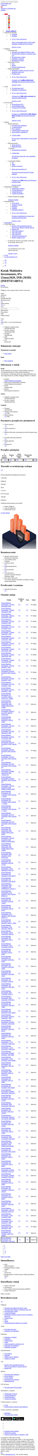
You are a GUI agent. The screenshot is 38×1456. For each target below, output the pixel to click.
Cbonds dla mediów (18, 193)
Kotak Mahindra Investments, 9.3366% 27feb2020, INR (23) (7, 1170)
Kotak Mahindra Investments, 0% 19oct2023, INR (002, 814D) (7, 959)
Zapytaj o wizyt (12, 253)
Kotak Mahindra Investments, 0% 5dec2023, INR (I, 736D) (8, 921)
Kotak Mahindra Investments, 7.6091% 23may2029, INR (7, 615)
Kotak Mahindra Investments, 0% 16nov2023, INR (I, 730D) (7, 939)
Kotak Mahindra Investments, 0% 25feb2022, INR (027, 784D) (7, 1035)
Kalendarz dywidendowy (19, 90)
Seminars (10, 200)
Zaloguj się (4, 8)
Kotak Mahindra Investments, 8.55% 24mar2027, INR (7, 1221)
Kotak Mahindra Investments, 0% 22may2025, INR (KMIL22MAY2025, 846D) (7, 831)
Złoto (13, 164)
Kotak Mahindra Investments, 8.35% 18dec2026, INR (7, 1226)
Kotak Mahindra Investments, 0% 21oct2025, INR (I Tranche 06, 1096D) (7, 696)
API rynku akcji (16, 232)
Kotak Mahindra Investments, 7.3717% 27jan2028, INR (7, 626)
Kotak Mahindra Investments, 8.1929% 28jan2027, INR (7, 678)
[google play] (18, 1420)
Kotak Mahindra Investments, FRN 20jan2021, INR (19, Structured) (7, 1072)
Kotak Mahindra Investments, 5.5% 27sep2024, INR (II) (7, 945)
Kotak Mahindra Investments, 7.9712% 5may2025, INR (7, 725)
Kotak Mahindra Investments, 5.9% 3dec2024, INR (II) (7, 927)
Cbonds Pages (16, 74)
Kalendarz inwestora (18, 60)
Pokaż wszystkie (5, 1256)
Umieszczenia (8, 1340)
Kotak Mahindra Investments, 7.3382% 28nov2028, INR (7, 654)
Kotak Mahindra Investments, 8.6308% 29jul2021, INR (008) (7, 1053)
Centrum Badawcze (17, 190)
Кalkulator (7, 1413)
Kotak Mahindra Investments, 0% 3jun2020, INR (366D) (8, 1086)
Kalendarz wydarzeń (18, 59)
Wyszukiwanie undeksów (19, 125)
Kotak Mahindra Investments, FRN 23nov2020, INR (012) (8, 1104)
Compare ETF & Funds (19, 107)
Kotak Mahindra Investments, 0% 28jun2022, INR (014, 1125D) (7, 1098)
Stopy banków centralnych (19, 132)
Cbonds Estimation (9, 1313)
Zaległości (7, 1339)
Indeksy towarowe (17, 166)
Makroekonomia (16, 146)
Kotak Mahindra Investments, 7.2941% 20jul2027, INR (7, 665)
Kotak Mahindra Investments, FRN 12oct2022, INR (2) (7, 992)
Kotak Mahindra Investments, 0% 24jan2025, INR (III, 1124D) (7, 900)
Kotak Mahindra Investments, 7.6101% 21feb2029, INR (7, 621)
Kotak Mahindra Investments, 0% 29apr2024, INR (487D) (8, 874)
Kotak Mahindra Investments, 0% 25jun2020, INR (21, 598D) (7, 1182)
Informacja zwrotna (10, 1433)
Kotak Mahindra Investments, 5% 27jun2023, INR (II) (7, 979)
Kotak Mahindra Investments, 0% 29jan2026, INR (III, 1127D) (7, 862)
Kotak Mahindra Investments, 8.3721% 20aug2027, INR (7, 689)
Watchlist (14, 34)
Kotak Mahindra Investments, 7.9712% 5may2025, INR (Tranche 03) (8, 757)
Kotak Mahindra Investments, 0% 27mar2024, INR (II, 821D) (7, 908)
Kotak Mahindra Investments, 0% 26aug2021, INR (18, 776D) (7, 1065)
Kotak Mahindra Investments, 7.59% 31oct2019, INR (7, 1215)
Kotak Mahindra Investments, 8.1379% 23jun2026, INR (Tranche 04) (8, 765)
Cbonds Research (17, 192)
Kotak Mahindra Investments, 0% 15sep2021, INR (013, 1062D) (7, 1189)
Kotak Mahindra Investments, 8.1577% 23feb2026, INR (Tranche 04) (8, 815)
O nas (6, 255)
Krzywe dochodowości (18, 67)
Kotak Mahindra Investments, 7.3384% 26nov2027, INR (7, 632)
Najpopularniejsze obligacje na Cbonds (15, 1323)
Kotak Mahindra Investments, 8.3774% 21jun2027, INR (7, 684)
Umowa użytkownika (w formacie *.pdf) (16, 1434)
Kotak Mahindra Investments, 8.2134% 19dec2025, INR (7, 731)
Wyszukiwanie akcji (18, 88)
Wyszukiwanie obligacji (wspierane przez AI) (17, 1309)
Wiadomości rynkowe (18, 188)
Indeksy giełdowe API (18, 237)
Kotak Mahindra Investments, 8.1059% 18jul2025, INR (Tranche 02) (8, 779)
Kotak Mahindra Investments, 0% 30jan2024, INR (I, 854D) (6, 951)
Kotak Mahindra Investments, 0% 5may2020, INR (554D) (8, 1149)
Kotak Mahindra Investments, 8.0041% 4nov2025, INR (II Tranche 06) (7, 712)
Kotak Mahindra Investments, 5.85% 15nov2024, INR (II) (7, 932)
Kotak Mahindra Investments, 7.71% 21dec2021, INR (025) (8, 1042)
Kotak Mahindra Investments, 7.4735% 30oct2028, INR (7, 604)
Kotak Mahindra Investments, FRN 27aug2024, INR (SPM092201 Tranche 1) (8, 886)
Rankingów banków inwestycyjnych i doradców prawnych (23, 71)
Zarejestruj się (12, 8)
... (5, 1250)
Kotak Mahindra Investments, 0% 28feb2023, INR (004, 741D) (7, 973)
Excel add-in (15, 203)
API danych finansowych (19, 236)
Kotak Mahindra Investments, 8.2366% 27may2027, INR (7, 638)
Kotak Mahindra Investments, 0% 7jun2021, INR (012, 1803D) (7, 1233)
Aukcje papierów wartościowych (14, 1344)
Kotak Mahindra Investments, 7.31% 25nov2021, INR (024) (8, 1047)
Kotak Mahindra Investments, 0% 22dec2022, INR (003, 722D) (7, 986)
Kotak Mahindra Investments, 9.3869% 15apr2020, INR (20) (7, 1175)
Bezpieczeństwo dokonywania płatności (16, 1407)
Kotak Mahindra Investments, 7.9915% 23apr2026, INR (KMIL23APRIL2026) (8, 786)
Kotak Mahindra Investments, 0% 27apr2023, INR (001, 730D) (7, 966)
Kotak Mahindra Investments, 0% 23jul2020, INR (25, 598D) (7, 1079)
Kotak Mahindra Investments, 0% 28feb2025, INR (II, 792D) (7, 719)
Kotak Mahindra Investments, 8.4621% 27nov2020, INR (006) (8, 1117)
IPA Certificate (8, 361)
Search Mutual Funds (18, 106)
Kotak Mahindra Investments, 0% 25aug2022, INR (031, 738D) (8, 1004)
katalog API (15, 229)
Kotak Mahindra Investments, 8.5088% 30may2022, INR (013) (8, 1091)
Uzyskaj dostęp (5, 513)
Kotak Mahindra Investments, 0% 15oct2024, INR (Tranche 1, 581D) (8, 794)
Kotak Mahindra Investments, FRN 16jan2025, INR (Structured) (6, 855)
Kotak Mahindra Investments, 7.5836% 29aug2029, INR (7, 610)
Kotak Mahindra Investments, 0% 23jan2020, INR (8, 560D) (7, 1196)
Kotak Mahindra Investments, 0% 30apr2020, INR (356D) (8, 1011)
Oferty (6, 1342)
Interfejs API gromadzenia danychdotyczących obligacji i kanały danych (23, 226)
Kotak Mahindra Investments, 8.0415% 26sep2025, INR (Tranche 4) (9, 743)
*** (2, 302)
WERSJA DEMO (13, 245)
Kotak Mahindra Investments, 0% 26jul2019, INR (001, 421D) (7, 1203)
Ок (2, 1452)
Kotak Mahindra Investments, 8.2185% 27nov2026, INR (7, 736)
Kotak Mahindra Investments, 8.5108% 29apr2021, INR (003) (7, 1022)
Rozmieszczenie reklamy (11, 1431)
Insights (16, 200)
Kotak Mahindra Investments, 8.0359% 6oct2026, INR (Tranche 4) (8, 672)
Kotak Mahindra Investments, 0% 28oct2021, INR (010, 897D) (7, 1028)
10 (5, 1252)
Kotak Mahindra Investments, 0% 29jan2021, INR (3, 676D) (7, 1156)
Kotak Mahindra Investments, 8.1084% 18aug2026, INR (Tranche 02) (7, 772)
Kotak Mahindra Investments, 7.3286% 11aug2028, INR (7, 660)
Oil (13, 163)
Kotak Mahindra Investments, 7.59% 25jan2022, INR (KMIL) (8, 1058)
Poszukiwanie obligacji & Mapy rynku (23, 52)
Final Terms (7, 353)
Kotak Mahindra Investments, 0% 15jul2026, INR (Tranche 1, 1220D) (8, 801)
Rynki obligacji (16, 145)
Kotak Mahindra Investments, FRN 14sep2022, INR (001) (7, 998)
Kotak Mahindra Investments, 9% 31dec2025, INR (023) (8, 1239)
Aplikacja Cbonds (17, 205)
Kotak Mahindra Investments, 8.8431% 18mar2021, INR (7, 1016)
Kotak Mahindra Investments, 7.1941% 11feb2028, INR (7, 643)
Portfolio (14, 36)
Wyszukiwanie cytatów (18, 57)
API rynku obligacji (17, 231)
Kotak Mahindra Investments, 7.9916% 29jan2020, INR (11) (7, 1210)
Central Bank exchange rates (20, 130)
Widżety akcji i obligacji (11, 1357)
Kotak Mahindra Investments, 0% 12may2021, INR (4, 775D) (7, 1130)
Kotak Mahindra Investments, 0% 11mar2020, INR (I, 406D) (7, 1163)
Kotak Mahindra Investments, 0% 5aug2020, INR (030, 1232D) (7, 1123)
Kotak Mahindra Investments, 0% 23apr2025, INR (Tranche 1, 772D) (8, 808)
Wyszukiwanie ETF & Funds (12, 1387)
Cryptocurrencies (17, 127)
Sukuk (14, 65)
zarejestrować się (10, 1454)
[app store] (6, 1420)
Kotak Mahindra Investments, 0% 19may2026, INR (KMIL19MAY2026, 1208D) (7, 704)
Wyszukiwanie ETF (17, 104)
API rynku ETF (16, 234)
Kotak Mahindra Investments (12, 381)
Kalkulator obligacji (17, 210)
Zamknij (3, 10)
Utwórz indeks (8, 1378)
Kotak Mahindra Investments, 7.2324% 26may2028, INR (7, 649)
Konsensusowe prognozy (19, 150)
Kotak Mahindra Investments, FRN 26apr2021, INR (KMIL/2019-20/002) (7, 1143)
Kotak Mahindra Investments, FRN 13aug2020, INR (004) (8, 1137)
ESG (13, 64)
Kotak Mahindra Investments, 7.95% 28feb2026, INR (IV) (7, 868)
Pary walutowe (16, 129)
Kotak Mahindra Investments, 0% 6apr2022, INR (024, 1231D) (7, 1110)
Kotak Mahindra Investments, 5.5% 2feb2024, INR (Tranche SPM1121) (8, 893)
